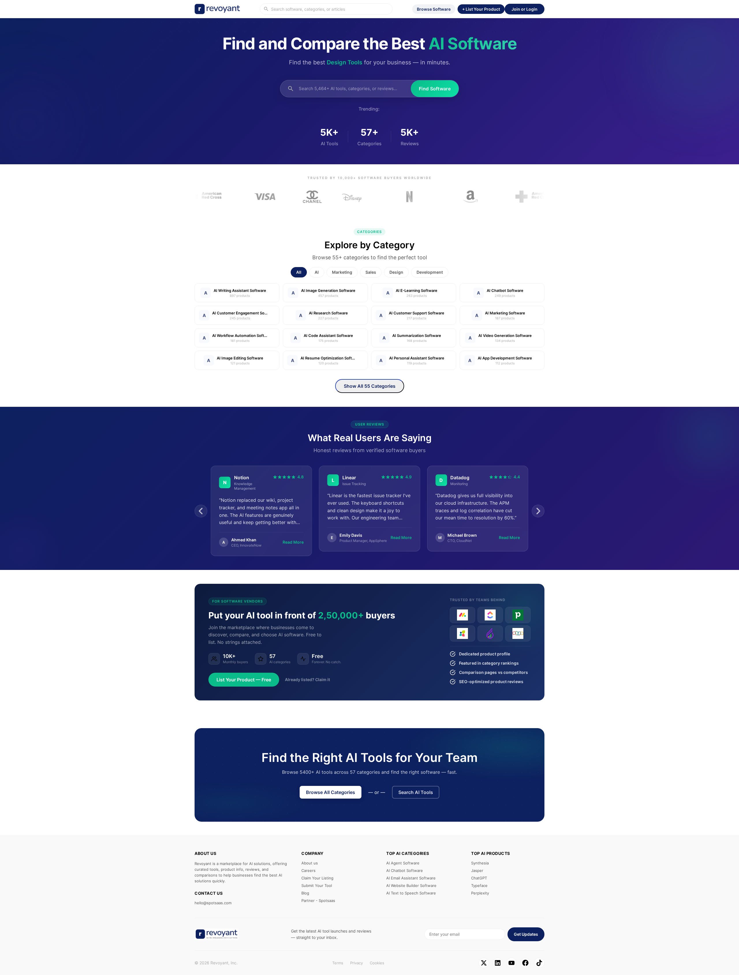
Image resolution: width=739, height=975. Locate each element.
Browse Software (434, 9)
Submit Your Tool (316, 885)
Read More (293, 537)
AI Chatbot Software (404, 870)
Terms (337, 963)
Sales (370, 272)
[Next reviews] (538, 511)
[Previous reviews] (201, 511)
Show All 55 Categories (369, 386)
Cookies (377, 963)
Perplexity (480, 893)
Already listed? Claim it (307, 679)
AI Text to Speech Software (411, 893)
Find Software (435, 89)
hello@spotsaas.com (213, 903)
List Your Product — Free (244, 680)
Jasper (477, 870)
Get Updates (526, 934)
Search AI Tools (415, 792)
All (298, 272)
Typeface (479, 885)
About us (309, 863)
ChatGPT (479, 878)
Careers (308, 870)
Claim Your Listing (317, 878)
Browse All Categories (330, 792)
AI (317, 272)
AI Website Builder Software (411, 885)
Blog (305, 893)
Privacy (356, 963)
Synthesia (480, 863)
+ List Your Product (481, 9)
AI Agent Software (402, 863)
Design (396, 272)
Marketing (342, 272)
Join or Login (525, 9)
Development (430, 272)
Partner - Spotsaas (318, 900)
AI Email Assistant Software (411, 878)
